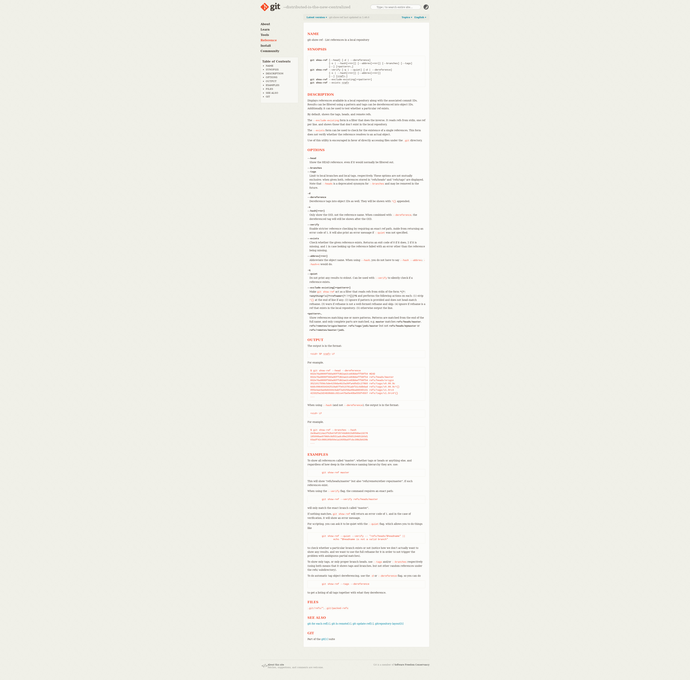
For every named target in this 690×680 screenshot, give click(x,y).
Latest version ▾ (317, 17)
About (265, 24)
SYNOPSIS (272, 69)
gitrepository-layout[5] (389, 623)
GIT (268, 96)
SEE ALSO (272, 93)
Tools (265, 35)
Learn (265, 29)
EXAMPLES (272, 85)
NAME (269, 65)
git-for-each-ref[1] (318, 623)
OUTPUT (271, 81)
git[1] (324, 639)
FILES (269, 89)
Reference (269, 40)
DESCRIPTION (274, 73)
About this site (276, 664)
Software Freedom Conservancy (411, 664)
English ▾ (420, 17)
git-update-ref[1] (363, 623)
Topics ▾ (407, 17)
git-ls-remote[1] (341, 623)
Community (270, 51)
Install (266, 45)
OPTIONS (271, 77)
